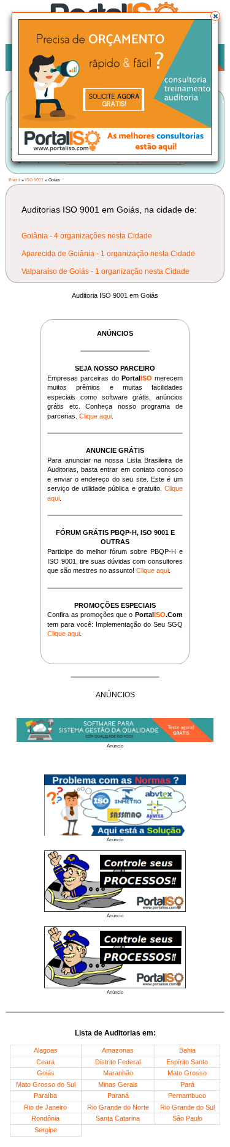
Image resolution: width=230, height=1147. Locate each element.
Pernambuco (187, 1095)
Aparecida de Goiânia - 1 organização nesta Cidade (108, 253)
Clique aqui (95, 416)
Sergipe (45, 1130)
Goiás (46, 1073)
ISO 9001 (34, 180)
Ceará (45, 1062)
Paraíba (45, 1095)
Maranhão (118, 1073)
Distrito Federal (117, 1062)
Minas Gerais (118, 1084)
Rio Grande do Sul (187, 1107)
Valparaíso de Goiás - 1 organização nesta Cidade (105, 271)
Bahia (187, 1050)
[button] (215, 16)
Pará (187, 1084)
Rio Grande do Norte (118, 1107)
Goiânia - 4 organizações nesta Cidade (86, 236)
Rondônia (45, 1118)
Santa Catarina (118, 1118)
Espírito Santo (187, 1062)
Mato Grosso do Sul (45, 1084)
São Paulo (187, 1118)
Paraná (118, 1095)
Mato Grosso (187, 1073)
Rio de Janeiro (45, 1107)
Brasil (14, 180)
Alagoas (46, 1050)
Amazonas (118, 1050)
